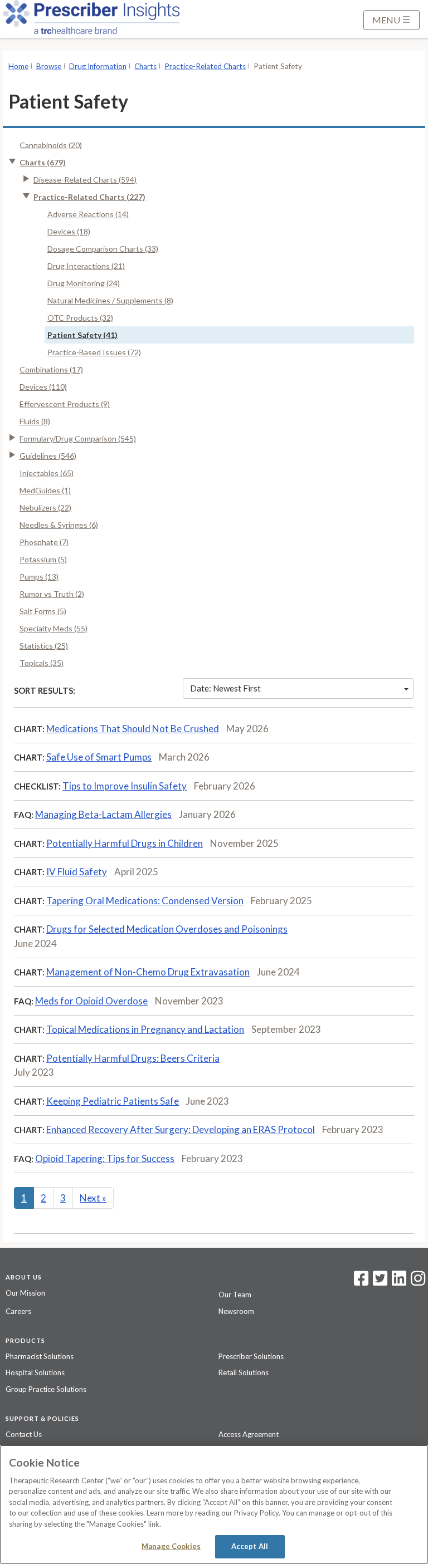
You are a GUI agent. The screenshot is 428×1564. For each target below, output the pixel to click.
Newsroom (236, 1311)
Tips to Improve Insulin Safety (124, 786)
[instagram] (418, 1281)
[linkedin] (399, 1281)
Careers (18, 1311)
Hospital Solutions (35, 1372)
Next (93, 1198)
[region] (214, 1504)
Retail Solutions (243, 1372)
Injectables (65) (47, 473)
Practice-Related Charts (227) (89, 197)
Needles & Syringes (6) (59, 524)
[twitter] (378, 1281)
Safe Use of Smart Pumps (99, 757)
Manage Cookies (171, 1546)
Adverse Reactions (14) (88, 214)
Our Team (234, 1294)
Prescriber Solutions (251, 1356)
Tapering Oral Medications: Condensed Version (145, 900)
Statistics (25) (44, 645)
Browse (48, 66)
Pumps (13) (39, 576)
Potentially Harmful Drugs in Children (124, 843)
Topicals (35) (42, 663)
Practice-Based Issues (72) (94, 352)
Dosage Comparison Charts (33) (102, 248)
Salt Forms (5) (43, 611)
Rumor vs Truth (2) (52, 594)
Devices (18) (68, 231)
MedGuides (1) (45, 490)
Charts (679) (43, 162)
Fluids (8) (35, 421)
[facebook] (361, 1281)
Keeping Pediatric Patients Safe (112, 1101)
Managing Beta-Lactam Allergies (103, 814)
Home (18, 66)
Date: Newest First (225, 688)
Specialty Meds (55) (53, 628)
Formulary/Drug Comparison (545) (78, 438)
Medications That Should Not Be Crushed (132, 728)
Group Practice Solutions (46, 1389)
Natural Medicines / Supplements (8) (110, 300)
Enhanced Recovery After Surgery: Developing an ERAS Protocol (180, 1129)
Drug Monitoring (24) (83, 283)
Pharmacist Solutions (40, 1356)
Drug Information (98, 66)
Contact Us (24, 1434)
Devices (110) (43, 386)
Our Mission (25, 1292)
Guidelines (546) (48, 455)
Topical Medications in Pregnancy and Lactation (145, 1029)
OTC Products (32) (80, 317)
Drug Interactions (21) (86, 266)
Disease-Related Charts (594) (85, 179)
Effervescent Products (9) (65, 404)
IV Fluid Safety (76, 871)
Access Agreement (248, 1434)
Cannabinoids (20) (51, 145)
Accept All (249, 1546)
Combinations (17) (51, 369)
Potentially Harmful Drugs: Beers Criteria (133, 1058)
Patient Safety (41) (82, 335)
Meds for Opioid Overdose (91, 1001)
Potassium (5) (43, 559)
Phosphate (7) (44, 542)
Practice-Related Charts (205, 66)
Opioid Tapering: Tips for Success (104, 1158)
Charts (145, 66)
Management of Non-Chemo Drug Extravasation (148, 972)
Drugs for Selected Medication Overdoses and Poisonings (167, 929)
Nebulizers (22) (45, 507)
